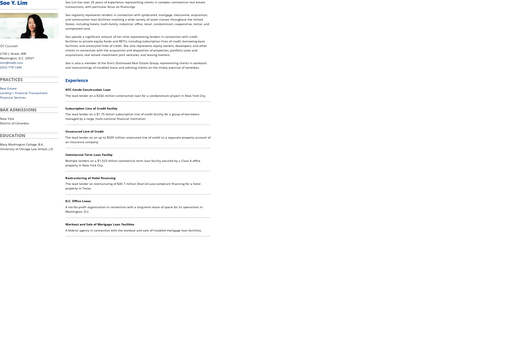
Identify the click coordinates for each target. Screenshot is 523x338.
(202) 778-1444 (11, 67)
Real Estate (8, 88)
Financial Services (13, 97)
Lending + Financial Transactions (24, 93)
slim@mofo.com (11, 63)
